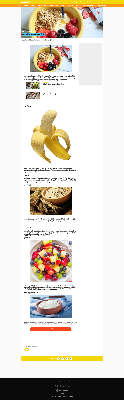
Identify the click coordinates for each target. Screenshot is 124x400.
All (19, 5)
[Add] (58, 358)
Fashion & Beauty (29, 5)
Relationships (102, 5)
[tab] (19, 5)
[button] (26, 349)
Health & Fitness (41, 5)
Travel (63, 5)
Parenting (70, 5)
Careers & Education (89, 5)
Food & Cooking (53, 5)
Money (78, 5)
